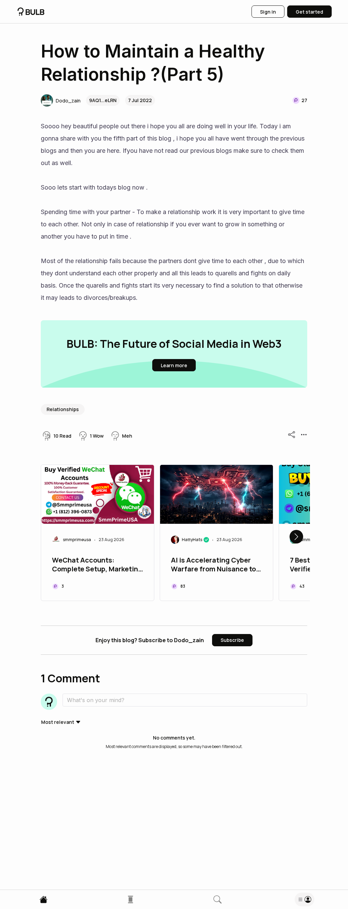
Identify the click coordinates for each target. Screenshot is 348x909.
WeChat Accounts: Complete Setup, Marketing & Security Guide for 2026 (97, 565)
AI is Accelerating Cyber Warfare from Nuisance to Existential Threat (213, 565)
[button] (61, 100)
